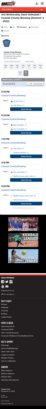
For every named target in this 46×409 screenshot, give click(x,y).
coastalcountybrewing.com (12, 61)
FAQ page (5, 345)
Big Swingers (18, 125)
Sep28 (20, 73)
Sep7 (28, 66)
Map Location (29, 61)
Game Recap (26, 109)
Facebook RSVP (7, 329)
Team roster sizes (7, 351)
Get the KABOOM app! (9, 348)
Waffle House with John (23, 176)
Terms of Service (5, 400)
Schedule (23, 27)
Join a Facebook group (9, 333)
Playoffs (6, 31)
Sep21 (40, 66)
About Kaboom (6, 370)
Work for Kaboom (7, 374)
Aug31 (23, 66)
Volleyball (7, 9)
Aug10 (5, 66)
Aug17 (11, 66)
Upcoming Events (7, 326)
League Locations (8, 355)
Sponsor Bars (6, 377)
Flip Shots (17, 105)
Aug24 (17, 66)
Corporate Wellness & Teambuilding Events (17, 336)
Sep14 (34, 66)
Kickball (4, 304)
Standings (34, 27)
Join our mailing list (8, 361)
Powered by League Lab (7, 403)
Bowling (4, 314)
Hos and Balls (19, 129)
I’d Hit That (17, 101)
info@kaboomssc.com (7, 290)
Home (5, 27)
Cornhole (4, 311)
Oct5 (26, 73)
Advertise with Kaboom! (10, 380)
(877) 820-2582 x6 (8, 294)
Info (13, 27)
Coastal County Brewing (13, 95)
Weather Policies (7, 358)
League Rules (6, 317)
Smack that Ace (19, 153)
